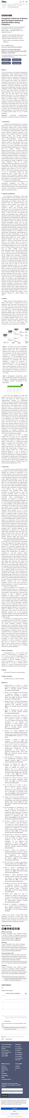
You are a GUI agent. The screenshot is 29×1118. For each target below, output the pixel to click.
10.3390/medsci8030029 (12, 7)
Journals (4, 5)
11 (4, 150)
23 (15, 585)
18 (6, 250)
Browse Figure (16, 59)
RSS (3, 1039)
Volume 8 (19, 5)
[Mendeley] (18, 929)
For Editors (18, 1050)
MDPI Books (4, 1068)
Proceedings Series (6, 1079)
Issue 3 (4, 7)
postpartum (11, 117)
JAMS (3, 1077)
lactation (17, 117)
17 (17, 155)
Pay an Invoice (5, 1050)
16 (16, 155)
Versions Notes (16, 63)
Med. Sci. (4, 1036)
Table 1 (4, 302)
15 (14, 155)
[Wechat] (13, 929)
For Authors (18, 1046)
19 (8, 250)
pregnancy (4, 117)
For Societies (18, 1056)
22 (4, 525)
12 (6, 150)
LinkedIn (17, 1066)
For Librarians (18, 1052)
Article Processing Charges (6, 1047)
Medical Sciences (12, 5)
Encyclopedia (5, 1075)
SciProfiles (4, 1073)
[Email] (3, 929)
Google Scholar (22, 688)
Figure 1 (11, 302)
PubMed (17, 690)
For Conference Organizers (19, 1058)
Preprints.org (5, 1070)
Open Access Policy (6, 1052)
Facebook (17, 1068)
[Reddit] (16, 929)
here (19, 980)
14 (9, 150)
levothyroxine (23, 117)
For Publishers (18, 1054)
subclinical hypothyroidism (18, 115)
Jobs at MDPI (5, 1056)
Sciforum (4, 1066)
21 (14, 518)
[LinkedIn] (8, 929)
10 (3, 150)
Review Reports (6, 63)
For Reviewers (18, 1048)
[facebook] (11, 929)
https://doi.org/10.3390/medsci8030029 (12, 47)
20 (9, 250)
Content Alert (8, 1039)
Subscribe (4, 1095)
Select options (5, 1089)
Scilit (12, 690)
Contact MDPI (5, 1054)
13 (8, 150)
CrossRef (7, 690)
